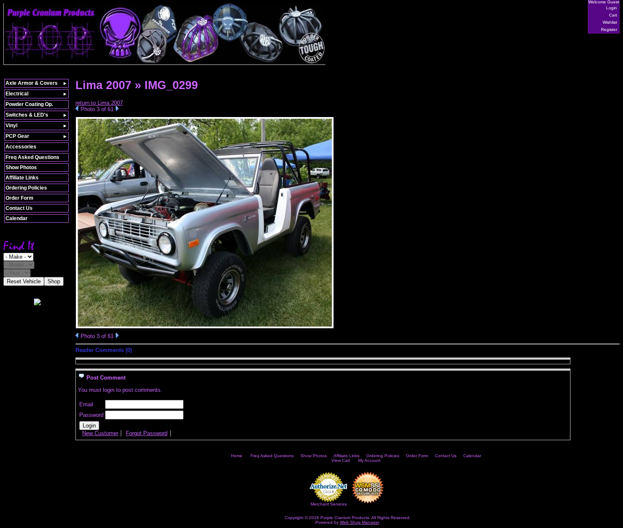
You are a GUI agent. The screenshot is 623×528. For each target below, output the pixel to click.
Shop (53, 281)
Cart (613, 15)
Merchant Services (329, 504)
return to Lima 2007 (99, 103)
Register (609, 29)
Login (611, 8)
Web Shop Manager (359, 522)
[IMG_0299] (204, 327)
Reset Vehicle (24, 281)
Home (236, 455)
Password (91, 415)
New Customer (100, 433)
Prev (76, 108)
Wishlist (610, 22)
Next (117, 108)
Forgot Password (146, 433)
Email (86, 404)
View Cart (340, 460)
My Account (369, 460)
